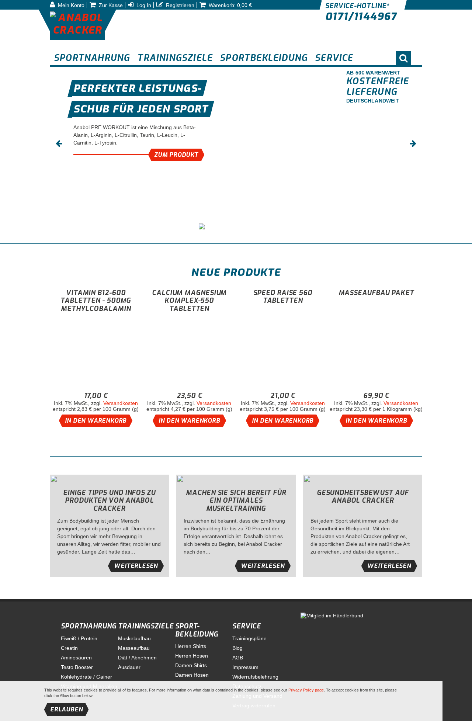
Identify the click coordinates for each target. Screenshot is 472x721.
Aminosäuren (76, 658)
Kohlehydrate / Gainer (86, 677)
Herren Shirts (190, 646)
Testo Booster (77, 667)
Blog (237, 648)
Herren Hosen (191, 656)
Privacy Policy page (306, 690)
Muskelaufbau (134, 638)
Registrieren (179, 5)
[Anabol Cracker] (77, 25)
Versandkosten (120, 403)
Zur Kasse (110, 5)
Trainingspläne (249, 638)
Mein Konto (70, 5)
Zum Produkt (176, 155)
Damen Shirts (191, 665)
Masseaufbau (134, 648)
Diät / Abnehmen (137, 658)
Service (246, 626)
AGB (237, 658)
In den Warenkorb (95, 420)
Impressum (245, 667)
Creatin (69, 648)
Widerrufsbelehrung (255, 677)
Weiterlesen (136, 566)
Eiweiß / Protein (79, 638)
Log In (143, 5)
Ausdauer (129, 667)
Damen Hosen (192, 675)
